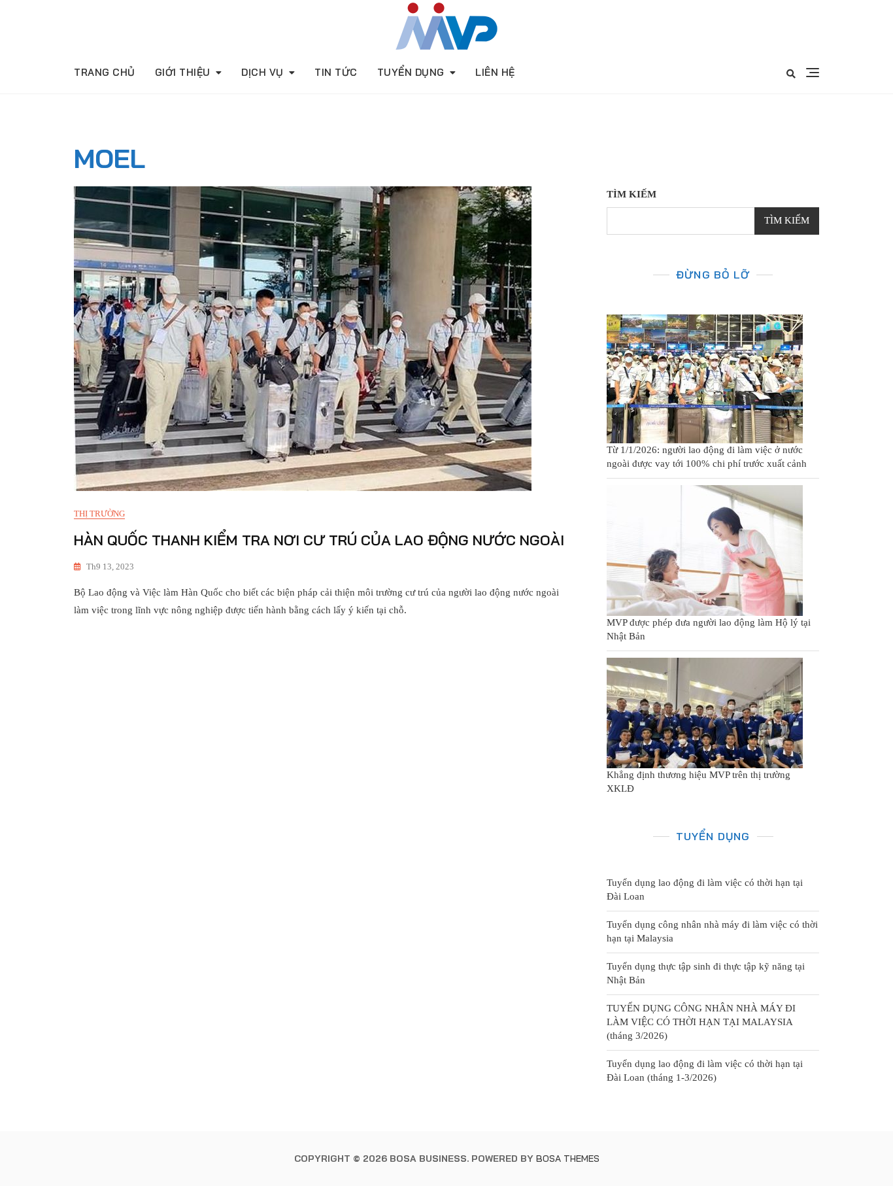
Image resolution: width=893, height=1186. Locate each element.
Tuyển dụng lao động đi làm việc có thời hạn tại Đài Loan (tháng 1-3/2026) (705, 1071)
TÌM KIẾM (631, 194)
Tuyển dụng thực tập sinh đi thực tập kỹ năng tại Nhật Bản (706, 973)
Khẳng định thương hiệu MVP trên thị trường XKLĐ (698, 782)
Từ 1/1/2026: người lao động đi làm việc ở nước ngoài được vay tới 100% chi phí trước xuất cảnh (707, 457)
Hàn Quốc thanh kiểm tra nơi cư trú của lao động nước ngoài (319, 540)
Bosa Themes (567, 1158)
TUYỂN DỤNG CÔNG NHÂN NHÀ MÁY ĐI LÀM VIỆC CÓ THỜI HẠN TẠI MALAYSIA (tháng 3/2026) (701, 1022)
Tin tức (336, 72)
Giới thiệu (183, 72)
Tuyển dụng (411, 72)
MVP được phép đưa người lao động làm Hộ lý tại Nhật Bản (709, 629)
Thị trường (99, 513)
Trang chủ (104, 72)
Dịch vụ (262, 72)
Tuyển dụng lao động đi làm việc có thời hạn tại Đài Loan (705, 889)
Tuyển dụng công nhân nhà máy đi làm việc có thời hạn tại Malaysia (712, 931)
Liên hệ (495, 72)
